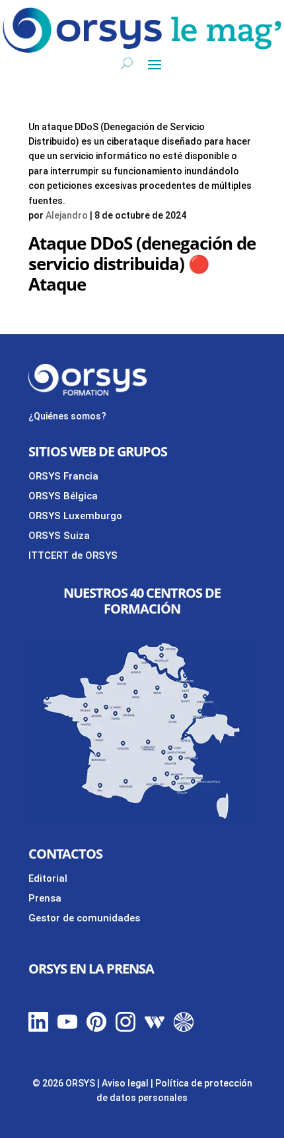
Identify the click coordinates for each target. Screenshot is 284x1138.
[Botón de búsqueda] (127, 63)
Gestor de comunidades (84, 918)
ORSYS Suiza (59, 536)
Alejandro (67, 215)
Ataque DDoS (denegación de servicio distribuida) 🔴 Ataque (142, 263)
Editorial (47, 878)
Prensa (44, 898)
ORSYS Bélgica (63, 496)
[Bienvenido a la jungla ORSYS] (184, 1028)
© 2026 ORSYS (64, 1083)
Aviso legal (125, 1083)
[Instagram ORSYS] (125, 1028)
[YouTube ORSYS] (67, 1028)
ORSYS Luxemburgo (75, 516)
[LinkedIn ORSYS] (38, 1028)
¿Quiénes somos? (67, 416)
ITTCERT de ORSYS (73, 555)
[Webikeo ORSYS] (154, 1028)
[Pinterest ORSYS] (96, 1028)
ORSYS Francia (63, 476)
